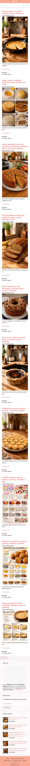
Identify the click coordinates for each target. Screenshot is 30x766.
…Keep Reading (18, 689)
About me (8, 758)
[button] (24, 5)
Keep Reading (5, 69)
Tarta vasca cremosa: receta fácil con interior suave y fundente (13, 339)
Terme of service (14, 758)
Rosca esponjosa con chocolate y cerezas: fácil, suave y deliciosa (13, 288)
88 (4, 658)
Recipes (5, 72)
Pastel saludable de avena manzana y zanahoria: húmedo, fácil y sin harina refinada (15, 146)
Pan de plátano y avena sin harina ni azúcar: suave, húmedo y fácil (13, 217)
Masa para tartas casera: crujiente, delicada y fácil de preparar (13, 605)
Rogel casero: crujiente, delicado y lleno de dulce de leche (13, 82)
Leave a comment (7, 74)
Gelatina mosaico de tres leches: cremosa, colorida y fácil (13, 479)
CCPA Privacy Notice (17, 760)
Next (7, 658)
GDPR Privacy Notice (8, 760)
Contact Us (15, 762)
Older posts (5, 657)
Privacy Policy (21, 758)
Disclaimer (24, 760)
